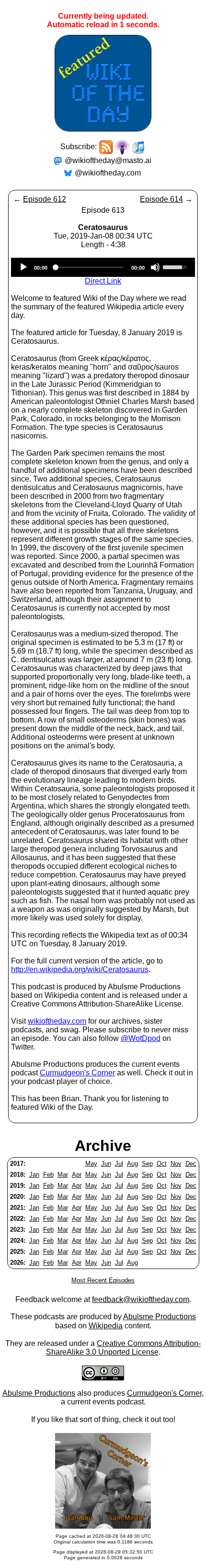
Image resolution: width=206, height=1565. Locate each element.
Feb (48, 1174)
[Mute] (155, 267)
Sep (147, 1163)
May (91, 1163)
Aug (132, 1163)
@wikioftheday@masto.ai (108, 160)
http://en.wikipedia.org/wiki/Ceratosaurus (80, 969)
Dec (190, 1163)
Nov (176, 1163)
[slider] (176, 266)
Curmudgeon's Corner (77, 1073)
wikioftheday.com (57, 1021)
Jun (106, 1163)
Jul (119, 1163)
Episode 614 (161, 199)
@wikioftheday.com (108, 173)
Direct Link (103, 281)
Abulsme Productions (159, 1317)
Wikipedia (106, 1326)
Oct (162, 1163)
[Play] (23, 267)
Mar (62, 1174)
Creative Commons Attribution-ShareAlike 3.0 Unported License (123, 1347)
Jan (34, 1174)
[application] (103, 267)
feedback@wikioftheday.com (140, 1299)
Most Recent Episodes (103, 1280)
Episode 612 (44, 199)
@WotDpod (140, 1038)
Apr (76, 1174)
